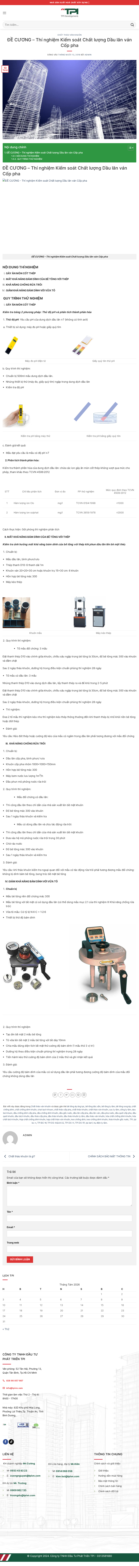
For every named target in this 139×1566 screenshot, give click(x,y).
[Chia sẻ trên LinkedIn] (84, 1094)
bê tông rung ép (123, 1106)
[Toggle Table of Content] (129, 148)
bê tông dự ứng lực (75, 1106)
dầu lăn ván (94, 1113)
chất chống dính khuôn (26, 1109)
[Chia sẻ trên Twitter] (66, 1094)
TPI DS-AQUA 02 (55, 1123)
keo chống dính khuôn (97, 1119)
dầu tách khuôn (22, 1116)
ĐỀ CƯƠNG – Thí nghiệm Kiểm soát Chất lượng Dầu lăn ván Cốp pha (45, 152)
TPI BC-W (41, 1123)
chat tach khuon (45, 1109)
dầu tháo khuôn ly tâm (74, 1116)
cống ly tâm (125, 1109)
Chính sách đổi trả (108, 1491)
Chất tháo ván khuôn (69, 35)
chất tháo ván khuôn (98, 1109)
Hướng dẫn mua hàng (110, 1475)
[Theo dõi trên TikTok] (11, 1442)
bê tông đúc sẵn (93, 1106)
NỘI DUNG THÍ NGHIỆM (27, 156)
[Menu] (4, 13)
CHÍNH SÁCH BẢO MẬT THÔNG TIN (109, 1156)
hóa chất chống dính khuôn (118, 1116)
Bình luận (13, 1182)
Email (11, 1227)
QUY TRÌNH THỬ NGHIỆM (29, 159)
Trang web (13, 1242)
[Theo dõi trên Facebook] (5, 1442)
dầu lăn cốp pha (80, 1113)
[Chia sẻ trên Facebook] (60, 1094)
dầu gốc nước (65, 1113)
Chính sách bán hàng (110, 1486)
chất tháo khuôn (80, 1109)
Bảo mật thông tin (108, 1480)
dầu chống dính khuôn (47, 1113)
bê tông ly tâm (108, 1106)
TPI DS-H (69, 1123)
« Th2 (6, 1329)
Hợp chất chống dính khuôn (32, 1119)
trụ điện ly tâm (100, 1123)
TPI (131, 1119)
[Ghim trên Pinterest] (78, 1094)
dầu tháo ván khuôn (95, 1116)
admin (88, 55)
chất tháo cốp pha (62, 1109)
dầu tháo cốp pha (39, 1116)
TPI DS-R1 (80, 1123)
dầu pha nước (107, 1113)
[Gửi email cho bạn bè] (72, 1094)
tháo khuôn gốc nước (119, 1119)
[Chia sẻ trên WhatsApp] (55, 1094)
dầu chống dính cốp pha (24, 1113)
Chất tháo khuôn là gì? (21, 1156)
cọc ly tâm (114, 1109)
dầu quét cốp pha (123, 1113)
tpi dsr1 (89, 1123)
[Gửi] (132, 24)
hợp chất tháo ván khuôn (58, 1119)
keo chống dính (78, 1119)
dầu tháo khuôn (55, 1116)
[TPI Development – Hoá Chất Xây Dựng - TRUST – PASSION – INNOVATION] (69, 12)
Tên (10, 1211)
